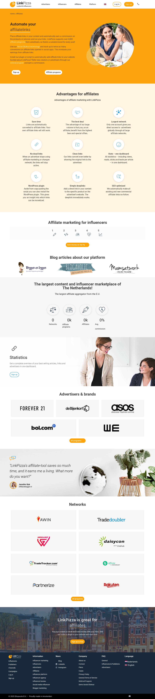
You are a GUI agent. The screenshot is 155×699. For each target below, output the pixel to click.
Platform (92, 4)
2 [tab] (64, 230)
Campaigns (12, 671)
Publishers (12, 664)
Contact (82, 664)
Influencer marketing (40, 661)
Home (12, 14)
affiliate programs (17, 42)
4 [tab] (87, 230)
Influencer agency (39, 678)
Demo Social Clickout (86, 685)
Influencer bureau (39, 681)
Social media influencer (41, 685)
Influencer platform (40, 674)
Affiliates (78, 4)
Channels (12, 668)
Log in (10, 675)
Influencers (62, 4)
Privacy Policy (84, 674)
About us (82, 661)
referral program (17, 63)
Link (24, 3)
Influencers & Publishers (111, 664)
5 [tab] (98, 230)
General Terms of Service (88, 678)
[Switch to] (105, 4)
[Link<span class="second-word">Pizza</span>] (13, 4)
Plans (81, 667)
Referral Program (85, 681)
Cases (81, 671)
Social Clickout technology (28, 46)
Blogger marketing (39, 688)
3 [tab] (75, 230)
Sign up (11, 678)
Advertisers (45, 4)
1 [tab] (52, 230)
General (105, 661)
